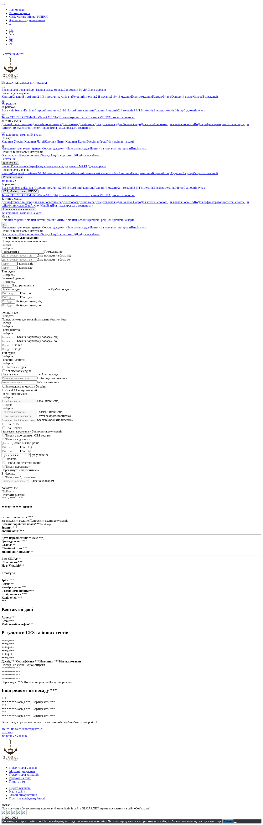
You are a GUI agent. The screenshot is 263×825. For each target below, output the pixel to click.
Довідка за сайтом (88, 155)
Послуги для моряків (23, 767)
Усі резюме (9, 103)
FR (11, 40)
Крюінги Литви (55, 141)
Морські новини (30, 155)
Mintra (42, 117)
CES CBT (22, 117)
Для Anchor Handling (38, 127)
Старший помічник (24, 96)
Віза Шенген (13, 428)
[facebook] (24, 814)
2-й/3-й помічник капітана (54, 96)
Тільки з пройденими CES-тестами (28, 435)
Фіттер (166, 96)
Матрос (197, 96)
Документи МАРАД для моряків (84, 89)
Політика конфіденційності (27, 798)
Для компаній (29, 237)
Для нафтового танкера (17, 124)
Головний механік (84, 96)
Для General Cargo (129, 124)
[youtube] (9, 814)
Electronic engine (16, 367)
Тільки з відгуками (17, 439)
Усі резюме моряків (14, 735)
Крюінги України (13, 141)
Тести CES (9, 117)
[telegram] (19, 814)
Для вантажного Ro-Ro (182, 124)
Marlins (33, 117)
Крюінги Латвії (34, 141)
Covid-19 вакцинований (21, 390)
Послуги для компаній (24, 774)
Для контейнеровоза (154, 124)
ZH (11, 44)
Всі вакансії (210, 96)
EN (11, 30)
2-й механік (103, 96)
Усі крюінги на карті (120, 141)
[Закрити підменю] (3, 87)
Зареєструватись (32, 728)
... (10, 23)
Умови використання (23, 795)
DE (11, 37)
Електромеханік (141, 96)
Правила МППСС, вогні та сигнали (111, 117)
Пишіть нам (139, 148)
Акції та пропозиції (63, 155)
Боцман (157, 96)
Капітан (7, 96)
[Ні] (235, 822)
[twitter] (4, 814)
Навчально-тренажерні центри (22, 148)
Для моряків (17, 9)
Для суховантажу (106, 124)
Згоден (228, 821)
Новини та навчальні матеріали (110, 148)
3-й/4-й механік (121, 96)
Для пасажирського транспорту (72, 127)
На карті (36, 134)
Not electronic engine (18, 371)
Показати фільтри (13, 494)
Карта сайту (17, 791)
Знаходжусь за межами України (26, 386)
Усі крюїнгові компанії (16, 134)
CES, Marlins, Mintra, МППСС (29, 16)
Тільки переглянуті (17, 466)
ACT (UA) (52, 117)
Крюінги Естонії (76, 141)
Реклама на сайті (20, 778)
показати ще (10, 312)
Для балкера (87, 124)
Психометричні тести (73, 117)
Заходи (45, 155)
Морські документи (54, 148)
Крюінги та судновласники (27, 20)
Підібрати (8, 316)
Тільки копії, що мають (20, 477)
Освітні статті (11, 155)
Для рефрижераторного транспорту (221, 124)
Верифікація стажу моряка (46, 89)
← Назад (7, 732)
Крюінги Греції (97, 141)
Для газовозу (70, 124)
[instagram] (14, 814)
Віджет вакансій (20, 788)
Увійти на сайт (11, 728)
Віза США (12, 424)
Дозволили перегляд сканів (23, 462)
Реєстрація (8, 54)
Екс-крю (11, 459)
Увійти (19, 54)
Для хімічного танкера (47, 124)
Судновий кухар (182, 96)
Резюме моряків (19, 13)
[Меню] (3, 4)
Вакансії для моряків (15, 89)
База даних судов (78, 148)
